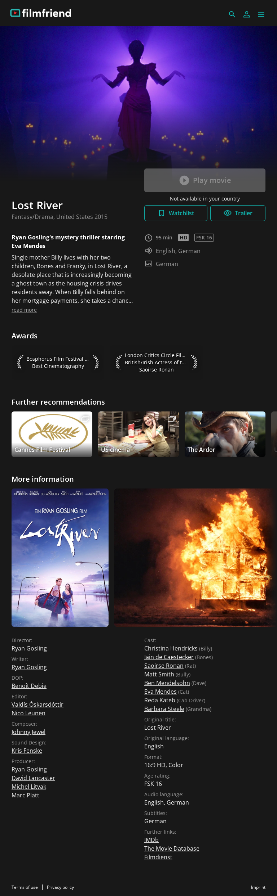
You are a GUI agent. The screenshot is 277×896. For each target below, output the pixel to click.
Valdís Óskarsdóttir (37, 704)
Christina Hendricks (171, 648)
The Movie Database (171, 848)
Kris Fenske (27, 751)
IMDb (151, 840)
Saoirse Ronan (164, 666)
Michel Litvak (29, 787)
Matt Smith (159, 674)
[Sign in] (246, 14)
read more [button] (24, 309)
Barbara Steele (164, 709)
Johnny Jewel (28, 732)
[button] (261, 14)
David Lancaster (33, 778)
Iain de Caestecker (169, 657)
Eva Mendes (160, 691)
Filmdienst (158, 857)
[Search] (232, 14)
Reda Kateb (159, 700)
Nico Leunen (28, 713)
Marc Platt (25, 795)
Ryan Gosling (29, 648)
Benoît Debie (29, 686)
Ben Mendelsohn (167, 683)
